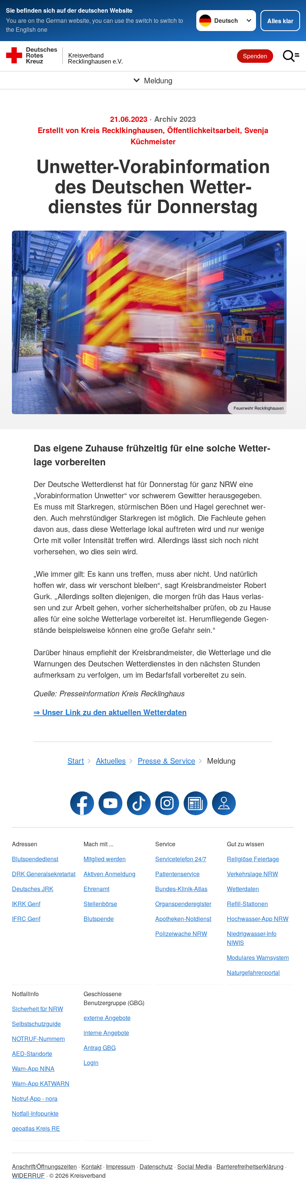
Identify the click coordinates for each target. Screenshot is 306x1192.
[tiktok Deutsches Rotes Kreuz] (139, 803)
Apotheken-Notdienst (183, 918)
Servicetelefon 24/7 (180, 858)
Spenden (255, 56)
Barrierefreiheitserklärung (250, 1166)
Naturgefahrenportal (253, 972)
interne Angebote (106, 1032)
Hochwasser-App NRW (257, 918)
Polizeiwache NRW (181, 933)
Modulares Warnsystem (258, 957)
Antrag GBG (100, 1047)
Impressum (120, 1166)
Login (91, 1062)
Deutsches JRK (32, 888)
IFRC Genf (26, 918)
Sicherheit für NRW (37, 1008)
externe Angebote (107, 1017)
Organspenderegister (183, 903)
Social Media (194, 1166)
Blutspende (99, 918)
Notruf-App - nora (34, 1098)
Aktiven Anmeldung (109, 873)
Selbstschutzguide (36, 1023)
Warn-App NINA (33, 1068)
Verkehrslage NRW (252, 873)
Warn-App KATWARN (40, 1083)
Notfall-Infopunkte (35, 1113)
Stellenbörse (100, 903)
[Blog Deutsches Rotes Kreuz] (195, 803)
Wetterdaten (243, 888)
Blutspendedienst (35, 858)
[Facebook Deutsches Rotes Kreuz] (82, 803)
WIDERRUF (28, 1175)
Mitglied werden (105, 858)
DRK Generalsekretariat (43, 873)
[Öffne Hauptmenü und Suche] (291, 56)
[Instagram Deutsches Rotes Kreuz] (167, 803)
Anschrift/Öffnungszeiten (44, 1166)
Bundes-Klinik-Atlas (181, 888)
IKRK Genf (26, 903)
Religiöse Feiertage (253, 858)
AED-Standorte (32, 1053)
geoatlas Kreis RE (36, 1128)
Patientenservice (177, 873)
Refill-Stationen (247, 903)
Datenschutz (156, 1166)
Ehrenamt (96, 888)
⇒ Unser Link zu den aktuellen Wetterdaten (110, 711)
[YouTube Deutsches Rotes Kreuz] (110, 803)
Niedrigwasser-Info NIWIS (252, 938)
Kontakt (91, 1166)
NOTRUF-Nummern (38, 1038)
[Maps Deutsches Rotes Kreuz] (224, 803)
